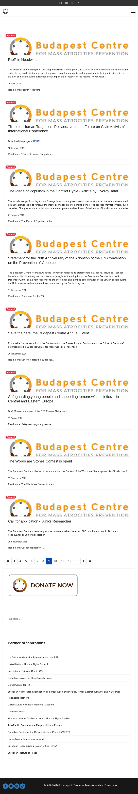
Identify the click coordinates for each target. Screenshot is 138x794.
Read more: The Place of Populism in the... (31, 221)
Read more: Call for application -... (26, 547)
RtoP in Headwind (23, 60)
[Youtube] (66, 3)
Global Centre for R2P (19, 684)
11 (62, 561)
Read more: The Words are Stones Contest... (32, 484)
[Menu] (133, 11)
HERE (36, 141)
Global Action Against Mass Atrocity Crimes (30, 678)
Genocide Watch (16, 711)
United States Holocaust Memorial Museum (31, 704)
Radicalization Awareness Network (26, 739)
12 (69, 561)
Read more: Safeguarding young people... (30, 424)
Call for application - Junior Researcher (39, 521)
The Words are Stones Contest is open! (40, 461)
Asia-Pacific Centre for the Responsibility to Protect (35, 725)
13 (76, 561)
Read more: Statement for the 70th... (27, 296)
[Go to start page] (8, 561)
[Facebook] (60, 3)
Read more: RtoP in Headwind (24, 89)
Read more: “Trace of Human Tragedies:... (30, 154)
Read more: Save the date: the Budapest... (31, 359)
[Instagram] (72, 3)
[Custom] (78, 3)
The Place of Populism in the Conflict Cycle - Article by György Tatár (63, 191)
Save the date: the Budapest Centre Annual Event (48, 333)
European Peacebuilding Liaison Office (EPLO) (33, 746)
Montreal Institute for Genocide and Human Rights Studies (39, 718)
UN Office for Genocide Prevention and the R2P (33, 657)
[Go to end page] (89, 561)
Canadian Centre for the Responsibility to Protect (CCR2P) (39, 732)
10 (55, 561)
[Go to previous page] (14, 561)
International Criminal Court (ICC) (25, 671)
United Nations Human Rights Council (28, 664)
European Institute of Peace (22, 752)
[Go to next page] (83, 561)
